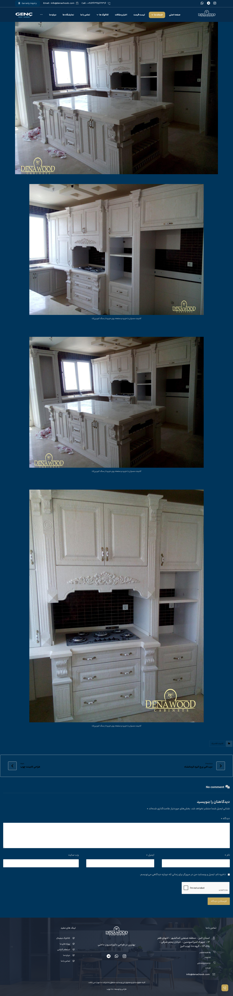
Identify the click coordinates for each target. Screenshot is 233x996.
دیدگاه (225, 819)
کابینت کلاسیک (217, 743)
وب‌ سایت (73, 855)
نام (227, 855)
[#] (124, 956)
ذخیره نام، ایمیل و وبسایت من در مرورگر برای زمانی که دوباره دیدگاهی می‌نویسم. (183, 875)
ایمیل (150, 855)
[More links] (41, 15)
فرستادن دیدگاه (219, 901)
